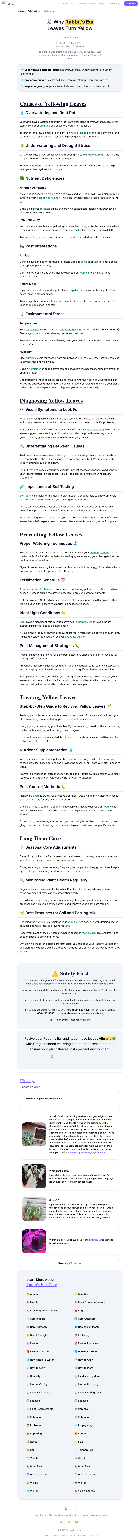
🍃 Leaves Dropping (38, 1392)
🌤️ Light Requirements (39, 1408)
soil (77, 230)
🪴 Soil (30, 1449)
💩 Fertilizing (82, 1335)
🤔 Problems (33, 1425)
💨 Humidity (33, 1376)
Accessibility (83, 1535)
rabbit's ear (32, 329)
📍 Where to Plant (85, 1474)
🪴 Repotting (34, 1433)
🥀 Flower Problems (86, 1343)
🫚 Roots (31, 1441)
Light (23, 621)
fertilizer (45, 208)
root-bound (88, 932)
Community (114, 3)
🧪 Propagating (83, 1425)
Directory (94, 1535)
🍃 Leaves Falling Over (87, 1392)
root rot (33, 571)
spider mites (78, 290)
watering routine (99, 552)
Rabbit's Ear (85, 621)
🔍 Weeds (80, 1458)
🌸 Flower (32, 1343)
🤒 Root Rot (81, 1433)
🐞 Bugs (79, 1310)
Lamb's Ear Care (41, 1284)
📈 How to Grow (84, 1359)
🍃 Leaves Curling (37, 1384)
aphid (84, 261)
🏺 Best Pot (33, 1302)
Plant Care (68, 3)
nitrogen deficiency (48, 197)
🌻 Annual (32, 1294)
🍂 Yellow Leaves (84, 1490)
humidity (56, 301)
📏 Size (78, 1441)
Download (131, 3)
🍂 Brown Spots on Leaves (42, 1310)
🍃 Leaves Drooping (86, 1384)
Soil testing (26, 495)
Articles (82, 3)
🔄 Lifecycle (33, 1400)
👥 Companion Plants (87, 1326)
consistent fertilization (35, 589)
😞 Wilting (32, 1482)
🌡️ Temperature (84, 1449)
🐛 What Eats (34, 1466)
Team (92, 3)
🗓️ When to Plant (36, 1474)
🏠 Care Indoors (35, 1318)
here (69, 58)
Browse (70, 1263)
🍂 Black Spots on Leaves (89, 1302)
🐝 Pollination (34, 1417)
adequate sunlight (75, 636)
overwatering (57, 455)
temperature (67, 329)
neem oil (84, 272)
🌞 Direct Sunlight (37, 1335)
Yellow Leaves (33, 11)
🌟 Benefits (81, 1294)
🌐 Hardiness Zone (85, 1351)
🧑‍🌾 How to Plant (83, 1367)
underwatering (94, 154)
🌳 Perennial (81, 1408)
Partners (54, 1535)
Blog (101, 3)
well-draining (78, 132)
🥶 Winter (80, 1482)
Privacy (64, 1535)
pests (36, 795)
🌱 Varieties (33, 1458)
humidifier (35, 368)
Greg (37, 1087)
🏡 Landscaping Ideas (87, 1376)
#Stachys (27, 1080)
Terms (72, 1535)
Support (45, 1535)
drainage (45, 125)
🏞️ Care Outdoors (85, 1318)
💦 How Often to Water (40, 1359)
